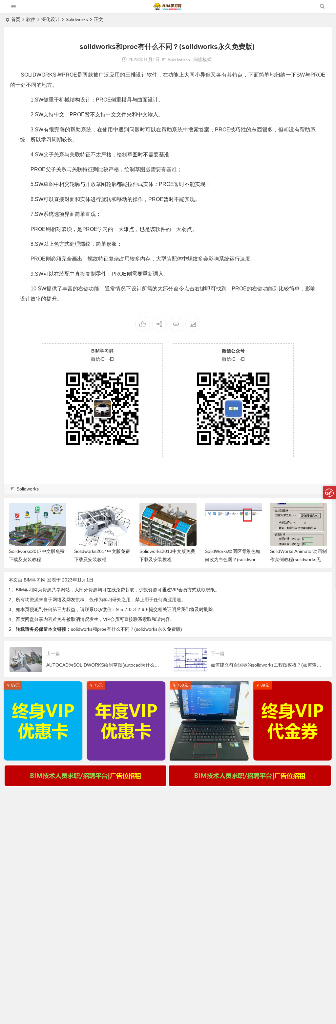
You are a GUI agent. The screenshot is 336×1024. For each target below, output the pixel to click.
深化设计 (50, 19)
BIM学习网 (35, 579)
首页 (15, 19)
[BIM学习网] (168, 9)
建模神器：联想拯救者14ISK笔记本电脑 (211, 754)
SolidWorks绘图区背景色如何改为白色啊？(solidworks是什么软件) (232, 559)
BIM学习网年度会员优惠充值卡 (126, 754)
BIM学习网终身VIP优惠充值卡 (43, 754)
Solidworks (77, 19)
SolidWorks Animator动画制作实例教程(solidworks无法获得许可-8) (298, 559)
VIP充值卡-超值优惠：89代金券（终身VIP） (294, 754)
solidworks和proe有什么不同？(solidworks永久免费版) (126, 629)
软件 (30, 19)
